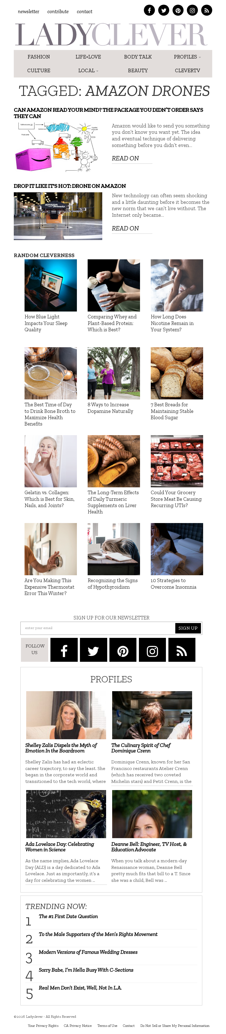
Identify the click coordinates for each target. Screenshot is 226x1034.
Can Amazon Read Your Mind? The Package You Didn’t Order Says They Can (108, 112)
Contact (84, 11)
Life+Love (88, 57)
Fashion (39, 57)
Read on (125, 158)
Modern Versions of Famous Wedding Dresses (88, 952)
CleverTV (187, 70)
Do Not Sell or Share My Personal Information (174, 1025)
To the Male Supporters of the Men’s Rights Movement (98, 934)
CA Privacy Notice (78, 1025)
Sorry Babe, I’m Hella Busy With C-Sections (86, 969)
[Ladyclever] (111, 34)
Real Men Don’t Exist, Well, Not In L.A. (80, 987)
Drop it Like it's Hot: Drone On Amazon (70, 185)
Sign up (188, 628)
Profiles (186, 57)
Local (87, 70)
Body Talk (138, 57)
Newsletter (28, 11)
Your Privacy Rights (43, 1025)
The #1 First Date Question (68, 916)
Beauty (138, 70)
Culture (38, 70)
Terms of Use (107, 1025)
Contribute (58, 11)
